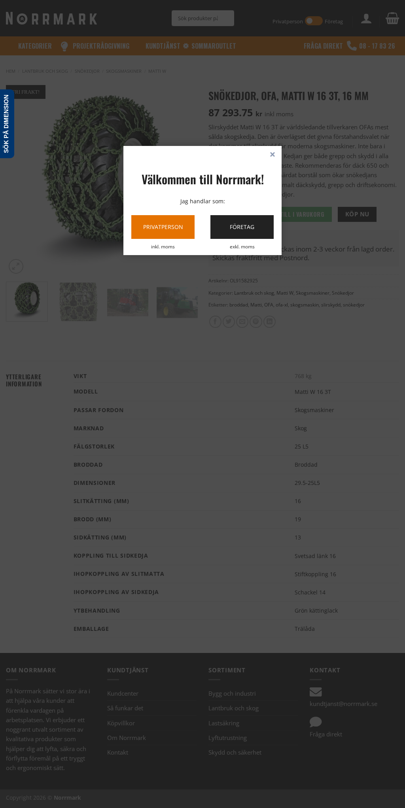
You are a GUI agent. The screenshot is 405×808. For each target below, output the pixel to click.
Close (272, 155)
